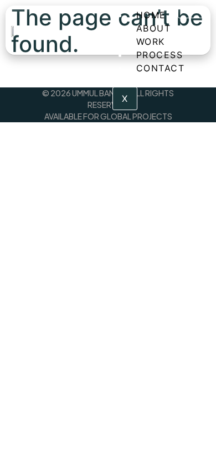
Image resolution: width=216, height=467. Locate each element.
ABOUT (153, 28)
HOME (151, 14)
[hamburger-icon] (190, 13)
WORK (150, 41)
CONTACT (160, 68)
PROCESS (159, 54)
